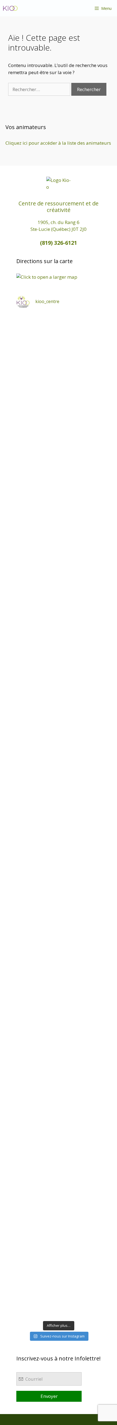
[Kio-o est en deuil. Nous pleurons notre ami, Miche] (58, 1042)
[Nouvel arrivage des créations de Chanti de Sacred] (58, 1242)
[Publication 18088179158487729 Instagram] (58, 690)
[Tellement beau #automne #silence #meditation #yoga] (58, 891)
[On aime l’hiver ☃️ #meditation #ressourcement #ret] (58, 841)
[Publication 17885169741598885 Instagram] (58, 389)
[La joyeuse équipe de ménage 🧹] (58, 1192)
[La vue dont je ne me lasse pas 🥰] (58, 1092)
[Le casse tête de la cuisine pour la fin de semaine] (58, 1142)
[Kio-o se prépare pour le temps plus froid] (58, 941)
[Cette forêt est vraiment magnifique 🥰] (58, 539)
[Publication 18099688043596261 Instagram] (58, 339)
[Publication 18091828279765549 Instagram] (58, 740)
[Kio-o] (10, 8)
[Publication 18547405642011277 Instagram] (58, 640)
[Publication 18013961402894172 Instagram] (58, 439)
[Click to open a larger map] (46, 277)
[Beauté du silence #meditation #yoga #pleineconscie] (58, 589)
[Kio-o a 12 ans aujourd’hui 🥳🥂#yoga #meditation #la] (58, 1293)
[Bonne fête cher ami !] (58, 991)
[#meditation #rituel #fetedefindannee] (58, 791)
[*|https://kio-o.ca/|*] (58, 489)
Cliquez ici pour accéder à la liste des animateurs (58, 143)
